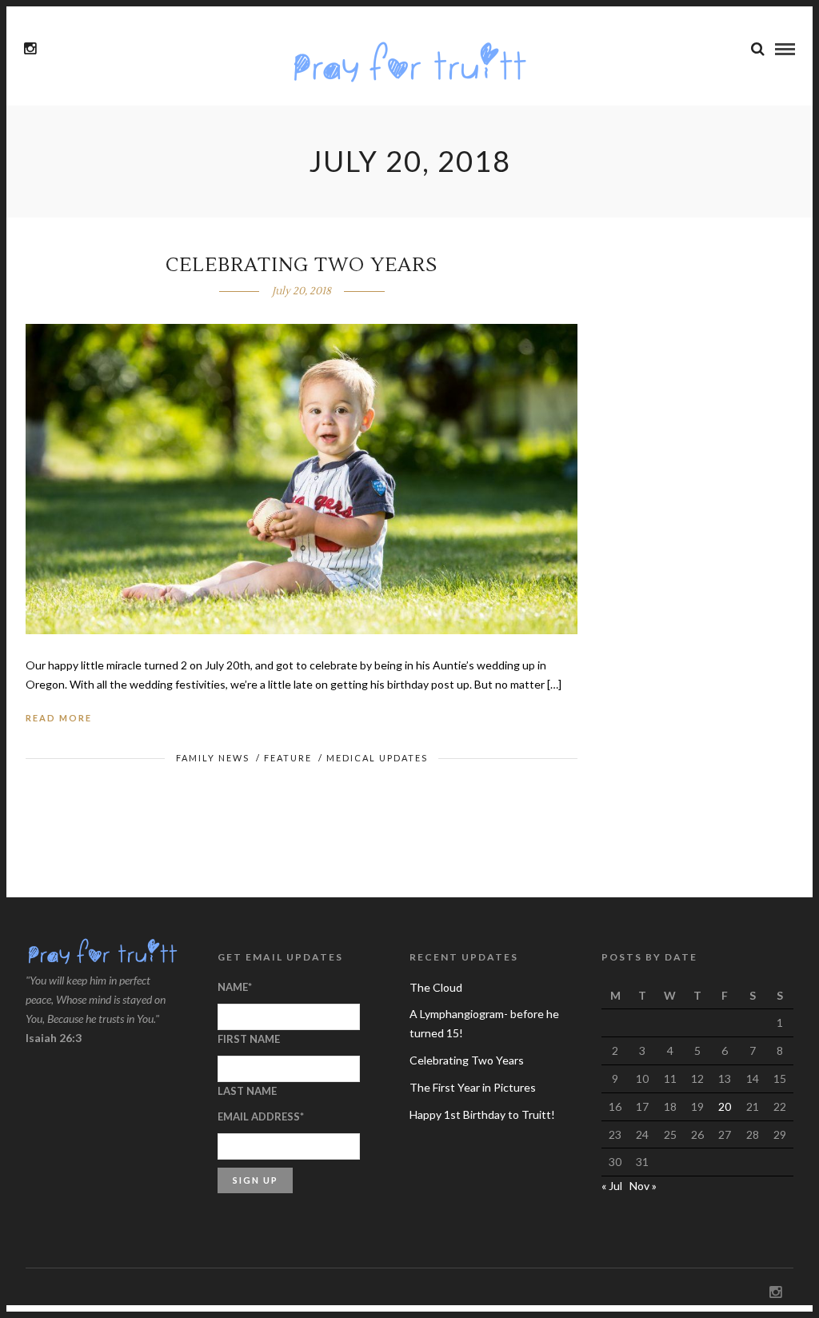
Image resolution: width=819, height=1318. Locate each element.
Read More (59, 718)
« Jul (611, 1185)
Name (235, 987)
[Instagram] (30, 49)
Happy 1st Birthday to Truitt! (482, 1114)
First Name (249, 1038)
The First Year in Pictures (473, 1087)
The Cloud (436, 987)
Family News (213, 758)
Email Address (261, 1116)
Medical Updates (377, 758)
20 (724, 1106)
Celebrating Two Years (301, 265)
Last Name (247, 1090)
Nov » (643, 1185)
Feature (288, 758)
